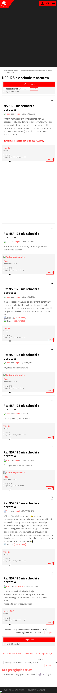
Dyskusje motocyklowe (27, 70)
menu (54, 3)
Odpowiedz (31, 84)
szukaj (47, 3)
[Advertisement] (28, 29)
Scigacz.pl (4, 4)
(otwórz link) (20, 317)
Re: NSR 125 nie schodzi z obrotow (21, 235)
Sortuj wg (20, 633)
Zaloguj (42, 4)
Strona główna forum (11, 70)
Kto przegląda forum (17, 670)
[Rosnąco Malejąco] (39, 632)
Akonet (41, 690)
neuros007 (19, 586)
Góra (49, 160)
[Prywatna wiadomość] (11, 161)
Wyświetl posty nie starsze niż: (17, 630)
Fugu (17, 242)
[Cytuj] (52, 100)
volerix (17, 114)
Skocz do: (40, 660)
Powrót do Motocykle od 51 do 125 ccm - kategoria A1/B (27, 653)
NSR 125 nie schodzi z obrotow (25, 78)
